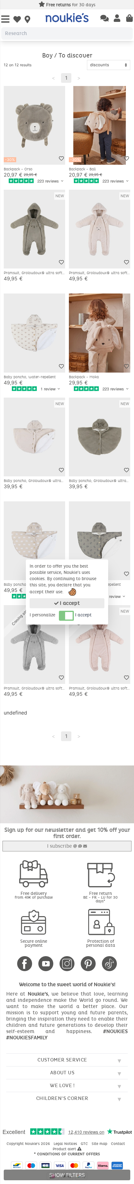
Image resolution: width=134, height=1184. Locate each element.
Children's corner (62, 1098)
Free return (100, 897)
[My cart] (129, 18)
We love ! (62, 1085)
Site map (100, 1143)
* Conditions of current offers (67, 1154)
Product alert (65, 1149)
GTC (85, 1143)
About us (62, 1073)
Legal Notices (66, 1143)
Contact (118, 1143)
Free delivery (34, 895)
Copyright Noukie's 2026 (29, 1143)
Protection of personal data (100, 943)
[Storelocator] (27, 20)
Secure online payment (33, 943)
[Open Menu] (5, 19)
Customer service (62, 1060)
